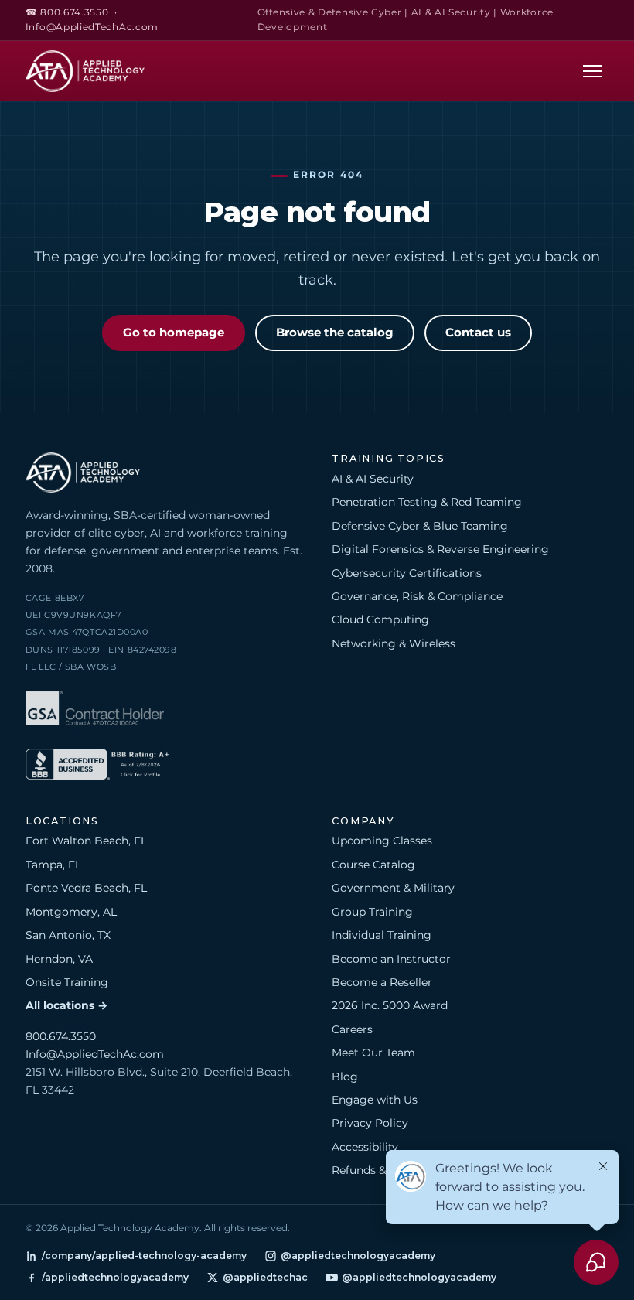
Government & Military (393, 888)
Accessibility (365, 1147)
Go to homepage (173, 333)
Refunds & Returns (381, 1170)
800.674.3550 (61, 1036)
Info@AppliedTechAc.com (92, 27)
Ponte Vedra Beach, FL (86, 888)
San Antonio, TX (68, 935)
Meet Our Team (373, 1052)
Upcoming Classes (382, 841)
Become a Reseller (382, 982)
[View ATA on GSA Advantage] (95, 711)
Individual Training (381, 935)
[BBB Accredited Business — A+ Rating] (97, 767)
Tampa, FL (53, 865)
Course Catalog (373, 865)
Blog (345, 1076)
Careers (352, 1029)
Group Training (372, 912)
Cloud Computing (380, 619)
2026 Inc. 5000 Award (390, 1005)
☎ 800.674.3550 (67, 12)
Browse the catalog (335, 333)
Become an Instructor (391, 959)
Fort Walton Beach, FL (86, 841)
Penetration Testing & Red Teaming (427, 502)
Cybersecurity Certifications (407, 573)
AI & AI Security (373, 479)
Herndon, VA (59, 959)
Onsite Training (67, 982)
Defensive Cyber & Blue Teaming (420, 526)
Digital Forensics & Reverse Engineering (440, 549)
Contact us (478, 333)
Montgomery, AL (71, 912)
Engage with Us (375, 1100)
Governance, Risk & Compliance (417, 596)
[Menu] (591, 70)
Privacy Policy (370, 1123)
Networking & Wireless (393, 643)
